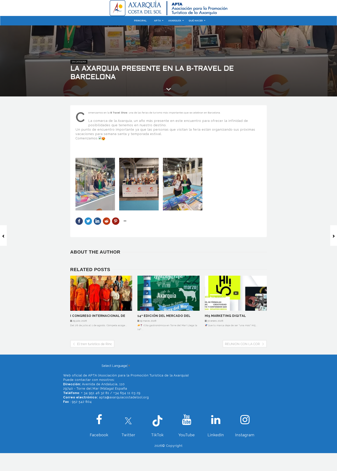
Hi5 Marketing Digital (225, 315)
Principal (140, 20)
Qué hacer (196, 20)
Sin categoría (79, 62)
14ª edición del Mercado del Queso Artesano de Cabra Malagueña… (163, 315)
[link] (118, 112)
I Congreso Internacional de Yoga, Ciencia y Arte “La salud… (99, 315)
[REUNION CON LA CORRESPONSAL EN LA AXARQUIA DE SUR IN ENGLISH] (333, 235)
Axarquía (174, 20)
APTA (157, 20)
